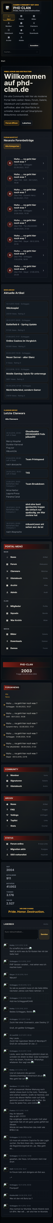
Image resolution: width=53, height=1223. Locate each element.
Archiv (45, 924)
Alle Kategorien (12, 146)
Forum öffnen (12, 123)
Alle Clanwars (11, 419)
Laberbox (26, 123)
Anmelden (34, 46)
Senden (44, 934)
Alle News (7, 695)
